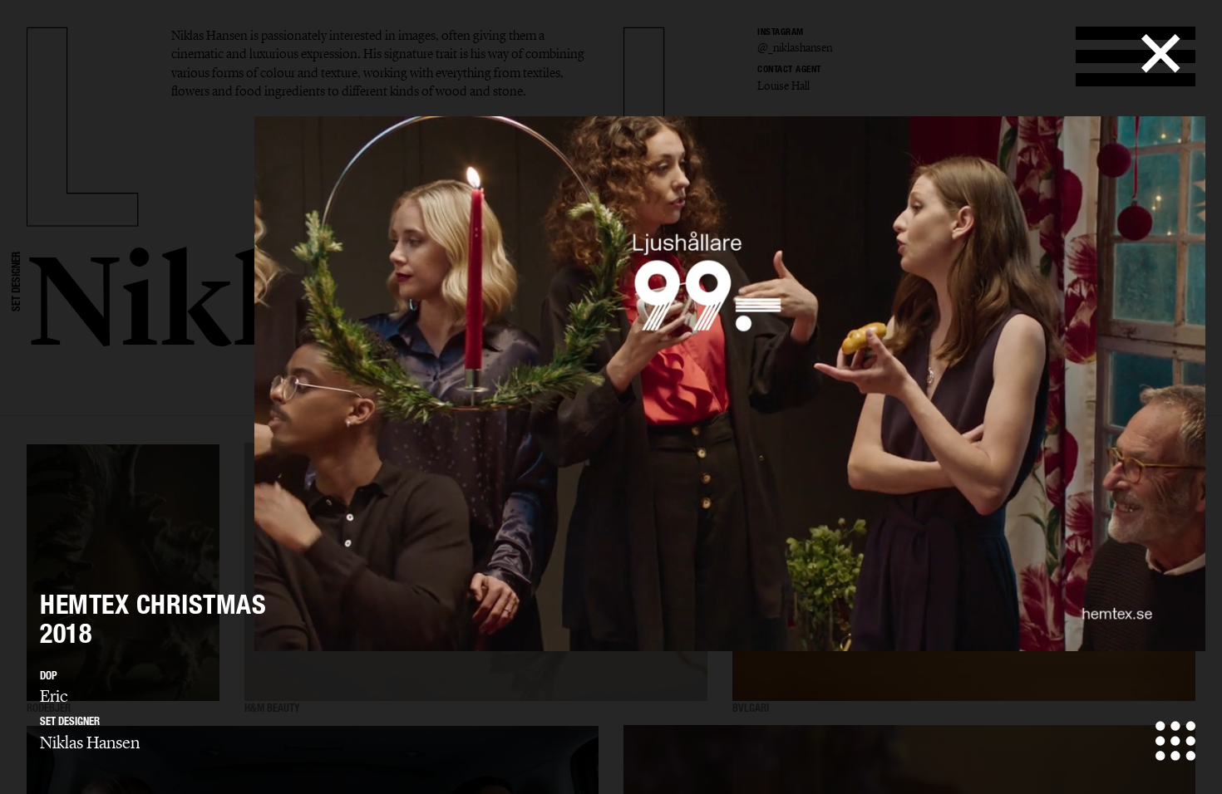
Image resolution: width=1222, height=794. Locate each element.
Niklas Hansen (90, 742)
